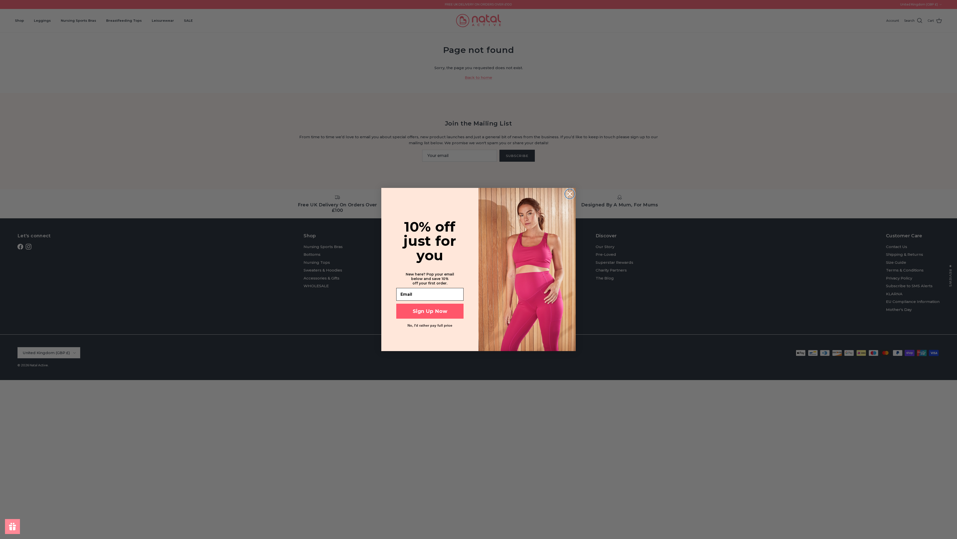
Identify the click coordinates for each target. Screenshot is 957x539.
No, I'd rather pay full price (429, 325)
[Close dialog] (570, 194)
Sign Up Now (430, 311)
